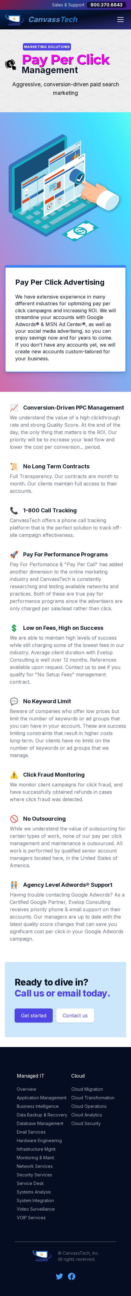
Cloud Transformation (93, 1097)
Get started (33, 1015)
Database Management (40, 1123)
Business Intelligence (38, 1106)
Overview (26, 1089)
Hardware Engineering (39, 1140)
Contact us (75, 1015)
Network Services (35, 1166)
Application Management (41, 1097)
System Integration (35, 1200)
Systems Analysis (34, 1191)
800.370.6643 (106, 4)
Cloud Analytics (86, 1114)
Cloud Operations (89, 1106)
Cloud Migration (87, 1089)
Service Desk (30, 1183)
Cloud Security (86, 1123)
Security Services (34, 1174)
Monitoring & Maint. (36, 1157)
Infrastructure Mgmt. (36, 1149)
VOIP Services (31, 1217)
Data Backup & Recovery (42, 1114)
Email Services (31, 1131)
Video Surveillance (36, 1209)
